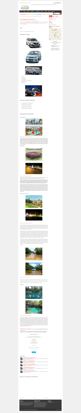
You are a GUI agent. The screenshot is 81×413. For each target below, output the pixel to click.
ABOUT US (49, 11)
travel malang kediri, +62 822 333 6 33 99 (29, 357)
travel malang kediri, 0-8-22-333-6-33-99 (29, 370)
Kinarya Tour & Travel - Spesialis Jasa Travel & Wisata (31, 409)
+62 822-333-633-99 (32, 20)
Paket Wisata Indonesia (53, 24)
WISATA (28, 11)
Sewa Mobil (32, 329)
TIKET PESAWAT (38, 11)
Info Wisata (51, 23)
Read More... (32, 359)
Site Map (23, 2)
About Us (26, 2)
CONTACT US (53, 11)
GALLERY (46, 11)
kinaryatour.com (59, 409)
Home (20, 2)
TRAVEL (24, 11)
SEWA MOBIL (32, 11)
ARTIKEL (42, 11)
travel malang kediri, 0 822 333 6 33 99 (28, 367)
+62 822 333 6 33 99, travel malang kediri (29, 364)
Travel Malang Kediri (28, 328)
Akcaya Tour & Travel (34, 328)
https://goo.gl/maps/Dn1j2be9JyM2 (27, 136)
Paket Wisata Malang (26, 329)
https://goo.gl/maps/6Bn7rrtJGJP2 (26, 315)
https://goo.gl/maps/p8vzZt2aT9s (26, 277)
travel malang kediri (36, 20)
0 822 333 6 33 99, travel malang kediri (28, 360)
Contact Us (29, 2)
